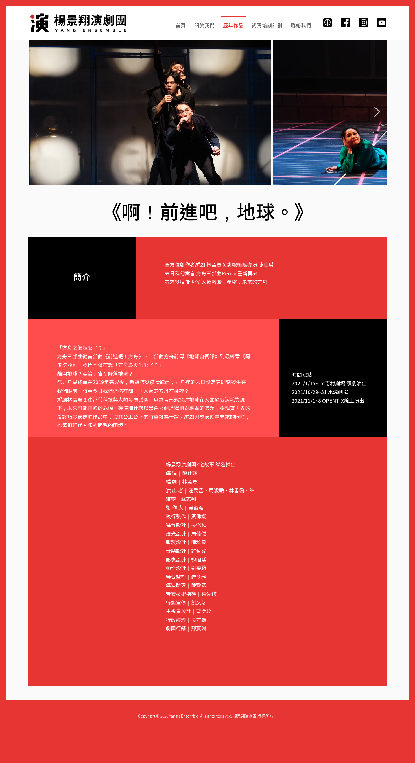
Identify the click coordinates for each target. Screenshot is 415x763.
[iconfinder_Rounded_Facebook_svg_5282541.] (345, 22)
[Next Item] (377, 112)
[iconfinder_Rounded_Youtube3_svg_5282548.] (381, 22)
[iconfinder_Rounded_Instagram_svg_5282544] (363, 22)
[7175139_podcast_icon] (327, 22)
